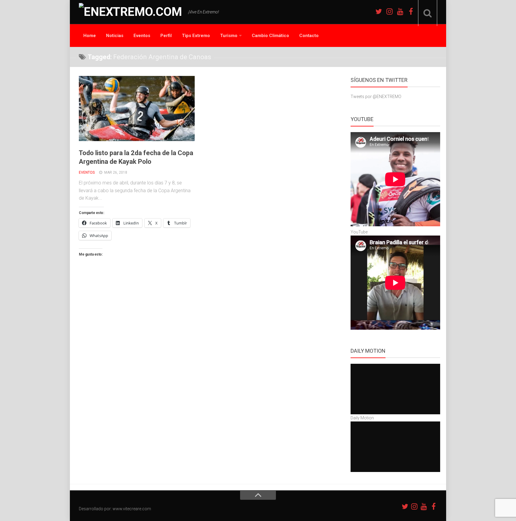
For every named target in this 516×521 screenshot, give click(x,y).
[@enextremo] (389, 11)
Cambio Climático (270, 35)
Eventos (141, 35)
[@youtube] (400, 11)
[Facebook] (410, 11)
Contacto (309, 35)
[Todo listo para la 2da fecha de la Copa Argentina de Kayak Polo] (137, 108)
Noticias (114, 35)
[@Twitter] (378, 11)
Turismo (228, 35)
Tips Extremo (196, 35)
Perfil (166, 35)
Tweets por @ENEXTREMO (376, 96)
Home (89, 35)
